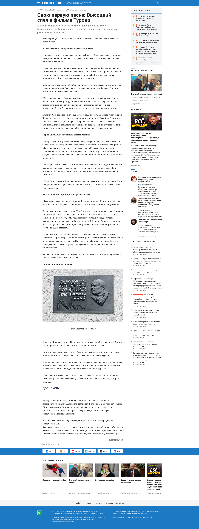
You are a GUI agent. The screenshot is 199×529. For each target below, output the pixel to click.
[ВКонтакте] (110, 440)
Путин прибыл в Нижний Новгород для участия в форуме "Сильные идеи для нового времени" (147, 332)
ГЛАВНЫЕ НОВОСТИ (140, 11)
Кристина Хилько (80, 10)
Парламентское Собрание (142, 70)
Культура (40, 9)
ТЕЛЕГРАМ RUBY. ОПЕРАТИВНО (143, 241)
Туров (45, 444)
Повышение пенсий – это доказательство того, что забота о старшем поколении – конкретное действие (149, 202)
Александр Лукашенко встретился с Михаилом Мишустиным (145, 18)
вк (50, 451)
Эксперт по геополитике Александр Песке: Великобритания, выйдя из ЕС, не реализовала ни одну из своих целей (145, 137)
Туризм (45, 493)
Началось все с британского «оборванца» (150, 220)
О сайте (78, 503)
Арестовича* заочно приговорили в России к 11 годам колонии (147, 271)
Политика (135, 109)
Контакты (88, 503)
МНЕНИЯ (134, 171)
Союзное (98, 493)
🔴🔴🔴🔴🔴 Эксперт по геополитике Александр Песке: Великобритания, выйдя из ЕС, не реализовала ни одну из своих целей (146, 299)
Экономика (125, 493)
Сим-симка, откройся (104, 480)
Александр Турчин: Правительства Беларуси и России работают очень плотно (147, 27)
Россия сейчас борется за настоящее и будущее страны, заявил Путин (145, 344)
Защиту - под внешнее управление (131, 481)
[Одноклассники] (113, 440)
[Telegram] (116, 440)
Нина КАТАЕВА (68, 10)
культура (51, 444)
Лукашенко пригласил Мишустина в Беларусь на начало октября (147, 322)
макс (119, 451)
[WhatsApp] (122, 440)
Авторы (99, 503)
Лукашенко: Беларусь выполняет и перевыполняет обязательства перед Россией (146, 312)
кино (58, 444)
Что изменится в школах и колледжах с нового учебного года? (149, 179)
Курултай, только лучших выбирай (146, 94)
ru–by (105, 451)
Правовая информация (115, 503)
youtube (77, 451)
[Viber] (119, 440)
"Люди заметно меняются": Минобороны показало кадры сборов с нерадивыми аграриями (146, 249)
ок (64, 451)
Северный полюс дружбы (54, 480)
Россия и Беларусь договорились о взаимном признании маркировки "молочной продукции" (147, 260)
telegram (91, 451)
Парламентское (74, 493)
